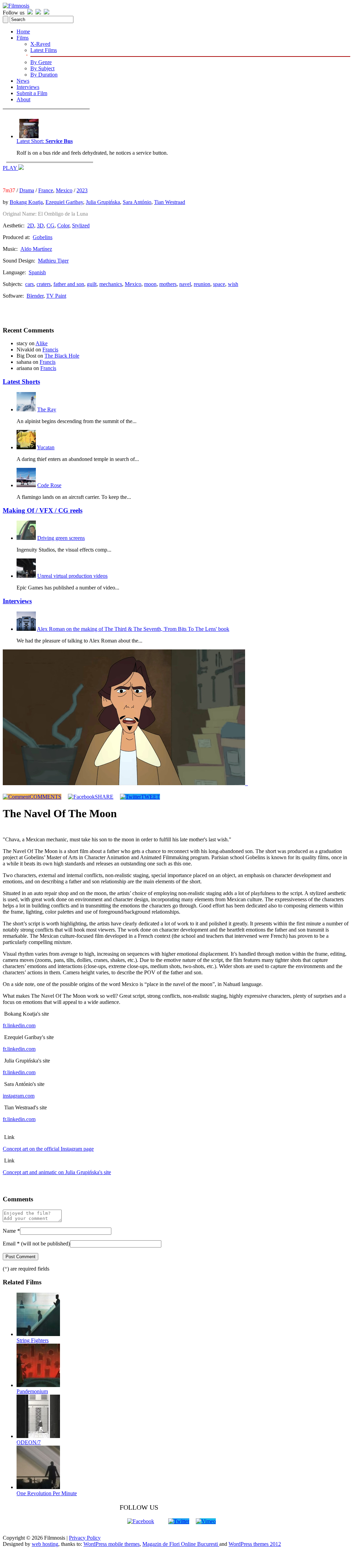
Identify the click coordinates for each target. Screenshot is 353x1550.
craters (44, 284)
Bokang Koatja (26, 202)
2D (30, 225)
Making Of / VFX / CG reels (42, 510)
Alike (42, 343)
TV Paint (56, 296)
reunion (202, 284)
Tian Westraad (169, 202)
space (219, 284)
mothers (167, 284)
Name (11, 1231)
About (23, 99)
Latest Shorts (21, 381)
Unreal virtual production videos (72, 576)
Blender (35, 296)
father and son (68, 284)
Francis (50, 349)
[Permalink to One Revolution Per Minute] (38, 1487)
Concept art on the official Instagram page (48, 1149)
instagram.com (18, 1096)
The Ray (46, 409)
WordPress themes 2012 (255, 1544)
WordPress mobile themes (111, 1544)
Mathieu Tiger (53, 261)
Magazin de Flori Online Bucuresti (180, 1544)
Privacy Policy (85, 1538)
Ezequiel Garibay (64, 202)
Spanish (37, 272)
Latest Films (43, 50)
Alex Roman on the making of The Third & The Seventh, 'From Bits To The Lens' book (133, 629)
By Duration (44, 75)
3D (40, 225)
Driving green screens (61, 538)
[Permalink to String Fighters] (38, 1334)
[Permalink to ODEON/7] (38, 1436)
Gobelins (42, 237)
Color (63, 225)
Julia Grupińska (103, 202)
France (45, 190)
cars (29, 284)
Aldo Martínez (36, 249)
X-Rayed (40, 44)
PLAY (10, 168)
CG (50, 225)
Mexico (64, 190)
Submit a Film (32, 93)
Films (23, 38)
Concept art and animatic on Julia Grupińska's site (57, 1172)
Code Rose (49, 485)
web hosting (45, 1544)
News (23, 81)
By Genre (41, 62)
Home (23, 31)
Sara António (137, 202)
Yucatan (45, 447)
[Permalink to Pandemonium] (38, 1385)
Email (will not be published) (36, 1243)
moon (150, 284)
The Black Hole (61, 356)
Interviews (28, 87)
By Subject (42, 68)
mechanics (110, 284)
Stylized (81, 225)
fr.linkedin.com (19, 1025)
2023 (82, 190)
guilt (92, 284)
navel (185, 284)
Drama (26, 190)
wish (233, 284)
